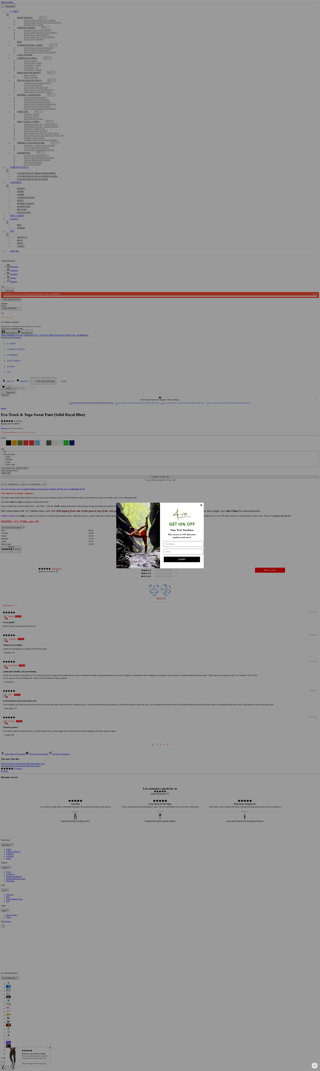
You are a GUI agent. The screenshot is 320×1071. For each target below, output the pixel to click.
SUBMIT (182, 559)
